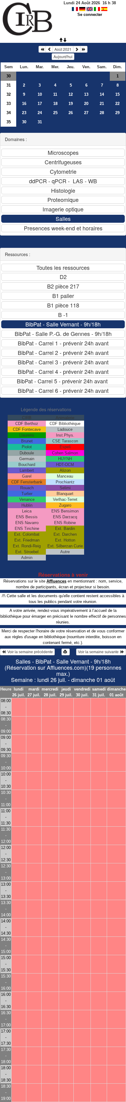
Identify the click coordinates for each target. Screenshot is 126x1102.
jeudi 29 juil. (66, 692)
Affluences (56, 581)
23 (24, 112)
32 (8, 94)
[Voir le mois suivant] (76, 49)
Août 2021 (63, 49)
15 (117, 94)
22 (117, 103)
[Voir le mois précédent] (49, 49)
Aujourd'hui (63, 56)
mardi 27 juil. (34, 692)
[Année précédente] (42, 49)
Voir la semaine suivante (99, 652)
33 (8, 103)
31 (8, 85)
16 (24, 103)
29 (117, 112)
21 (102, 103)
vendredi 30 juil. (82, 692)
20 (86, 103)
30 (8, 76)
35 (8, 122)
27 (86, 112)
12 (71, 94)
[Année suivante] (83, 49)
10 (40, 94)
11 (55, 94)
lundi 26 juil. (18, 692)
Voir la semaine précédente (29, 652)
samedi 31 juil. (99, 692)
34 (8, 112)
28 (102, 112)
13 (86, 94)
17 (40, 103)
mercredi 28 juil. (50, 692)
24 (40, 112)
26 (71, 112)
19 (71, 103)
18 (55, 103)
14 (102, 94)
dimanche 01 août (116, 692)
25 (55, 112)
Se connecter (89, 14)
